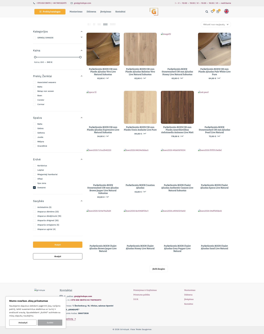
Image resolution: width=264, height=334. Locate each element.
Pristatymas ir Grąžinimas (145, 290)
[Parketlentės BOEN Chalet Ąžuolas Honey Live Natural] (140, 226)
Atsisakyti (23, 322)
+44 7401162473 (59, 3)
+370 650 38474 (43, 3)
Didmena (91, 11)
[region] (36, 312)
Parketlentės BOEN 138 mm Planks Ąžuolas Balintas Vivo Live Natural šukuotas (140, 72)
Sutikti (50, 322)
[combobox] (216, 24)
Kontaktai (120, 11)
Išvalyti (57, 256)
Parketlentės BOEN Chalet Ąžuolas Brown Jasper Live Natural (103, 248)
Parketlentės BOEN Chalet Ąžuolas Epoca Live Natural (214, 186)
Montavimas (76, 11)
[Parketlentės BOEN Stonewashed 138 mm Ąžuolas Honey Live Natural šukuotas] (177, 49)
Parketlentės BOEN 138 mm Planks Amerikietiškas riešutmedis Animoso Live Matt (177, 130)
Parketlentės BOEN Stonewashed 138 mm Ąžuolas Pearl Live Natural (214, 130)
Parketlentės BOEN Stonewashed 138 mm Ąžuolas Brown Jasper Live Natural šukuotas (103, 189)
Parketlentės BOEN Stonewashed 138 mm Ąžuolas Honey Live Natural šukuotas (177, 72)
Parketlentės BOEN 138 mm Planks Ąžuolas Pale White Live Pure (214, 72)
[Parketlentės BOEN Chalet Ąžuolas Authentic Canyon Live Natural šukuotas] (177, 165)
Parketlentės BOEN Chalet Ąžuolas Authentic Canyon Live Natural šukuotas (177, 188)
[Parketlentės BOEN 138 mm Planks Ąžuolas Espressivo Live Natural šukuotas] (102, 107)
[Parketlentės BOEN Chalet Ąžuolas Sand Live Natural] (214, 226)
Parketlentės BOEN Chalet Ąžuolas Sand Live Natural (214, 247)
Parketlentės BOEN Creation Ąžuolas (140, 186)
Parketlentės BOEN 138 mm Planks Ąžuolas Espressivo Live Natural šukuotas (103, 130)
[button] (212, 11)
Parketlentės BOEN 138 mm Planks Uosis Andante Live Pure (140, 128)
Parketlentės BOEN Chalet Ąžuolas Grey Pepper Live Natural (177, 248)
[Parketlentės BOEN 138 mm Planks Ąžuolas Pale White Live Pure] (214, 49)
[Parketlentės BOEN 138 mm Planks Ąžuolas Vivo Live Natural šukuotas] (102, 49)
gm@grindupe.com (82, 3)
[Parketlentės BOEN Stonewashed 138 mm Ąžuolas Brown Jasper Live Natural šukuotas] (102, 165)
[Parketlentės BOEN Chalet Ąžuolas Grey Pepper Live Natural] (177, 226)
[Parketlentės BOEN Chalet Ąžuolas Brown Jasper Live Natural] (102, 226)
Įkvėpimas (105, 11)
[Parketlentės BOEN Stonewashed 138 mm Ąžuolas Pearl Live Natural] (214, 107)
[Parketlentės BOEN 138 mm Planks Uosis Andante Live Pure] (140, 107)
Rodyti (58, 245)
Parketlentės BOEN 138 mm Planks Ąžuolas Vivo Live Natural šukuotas (103, 72)
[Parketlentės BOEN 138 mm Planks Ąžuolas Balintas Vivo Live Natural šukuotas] (140, 49)
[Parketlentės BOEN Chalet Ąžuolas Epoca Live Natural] (214, 165)
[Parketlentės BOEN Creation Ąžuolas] (140, 165)
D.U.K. (136, 299)
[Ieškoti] (207, 11)
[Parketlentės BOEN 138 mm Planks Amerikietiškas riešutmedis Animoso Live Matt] (177, 107)
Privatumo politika (141, 295)
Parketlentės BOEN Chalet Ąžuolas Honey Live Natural (140, 247)
